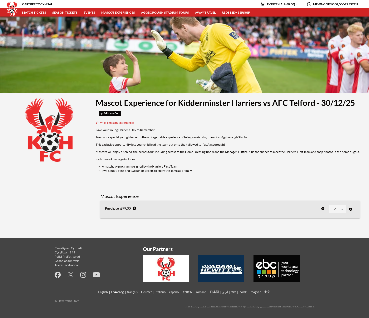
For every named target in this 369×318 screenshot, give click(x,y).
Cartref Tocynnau (37, 4)
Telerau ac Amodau (67, 265)
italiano (161, 292)
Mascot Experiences (118, 12)
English (103, 292)
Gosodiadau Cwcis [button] (67, 260)
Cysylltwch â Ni (65, 252)
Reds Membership (236, 12)
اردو (225, 292)
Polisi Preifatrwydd (67, 256)
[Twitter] (70, 275)
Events (89, 12)
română (201, 292)
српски (188, 292)
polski (243, 292)
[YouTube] (96, 274)
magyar (256, 292)
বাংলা (233, 292)
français (132, 292)
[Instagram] (83, 275)
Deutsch (146, 292)
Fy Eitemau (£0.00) (281, 4)
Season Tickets (64, 12)
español (174, 292)
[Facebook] (58, 275)
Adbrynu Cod (111, 113)
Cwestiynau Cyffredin (69, 248)
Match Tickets (34, 12)
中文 (267, 292)
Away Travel (205, 12)
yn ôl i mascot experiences (117, 122)
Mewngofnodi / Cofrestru (335, 4)
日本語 (214, 292)
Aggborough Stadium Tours (165, 12)
